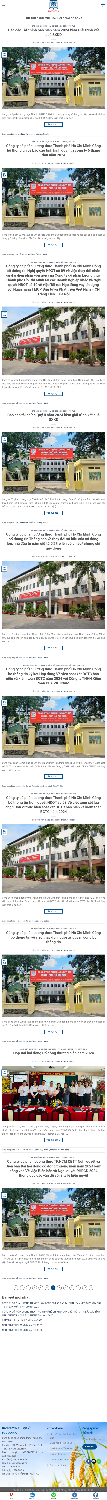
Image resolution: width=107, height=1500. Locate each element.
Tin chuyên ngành (66, 1049)
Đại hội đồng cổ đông (58, 26)
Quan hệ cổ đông (68, 665)
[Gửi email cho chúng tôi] (93, 1461)
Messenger (74, 1498)
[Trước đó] (16, 1287)
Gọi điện (53, 1498)
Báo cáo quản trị (39, 142)
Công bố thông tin (39, 262)
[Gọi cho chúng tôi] (98, 1461)
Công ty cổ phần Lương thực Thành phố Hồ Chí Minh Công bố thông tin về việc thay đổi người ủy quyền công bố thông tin (53, 937)
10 (72, 1287)
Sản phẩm (61, 1490)
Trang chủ (18, 1490)
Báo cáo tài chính (40, 26)
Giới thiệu (29, 1490)
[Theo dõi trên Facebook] (88, 1461)
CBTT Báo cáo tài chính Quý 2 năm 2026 (22, 1320)
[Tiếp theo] (91, 1287)
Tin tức (72, 26)
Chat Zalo (32, 1498)
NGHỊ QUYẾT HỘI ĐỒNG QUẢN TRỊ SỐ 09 (22, 1325)
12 (84, 1287)
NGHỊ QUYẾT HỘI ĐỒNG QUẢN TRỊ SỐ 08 (22, 1330)
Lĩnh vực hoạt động (45, 1490)
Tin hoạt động (81, 1049)
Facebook (96, 1498)
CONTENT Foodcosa (66, 43)
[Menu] (3, 6)
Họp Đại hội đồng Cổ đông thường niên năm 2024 (53, 1053)
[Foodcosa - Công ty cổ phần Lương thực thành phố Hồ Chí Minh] (53, 6)
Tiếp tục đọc (53, 124)
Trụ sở (11, 1498)
